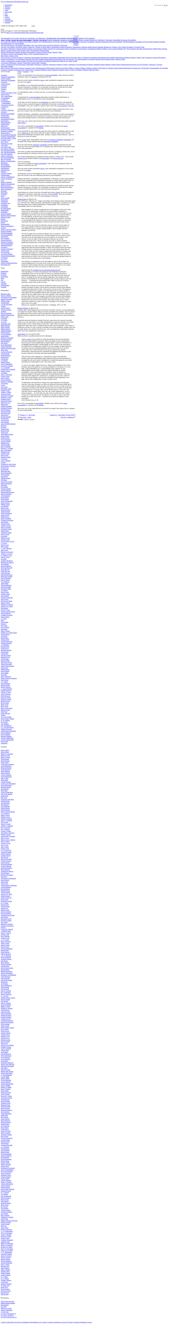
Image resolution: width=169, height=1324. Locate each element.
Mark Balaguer (5, 325)
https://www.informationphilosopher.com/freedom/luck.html (24, 32)
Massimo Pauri (5, 1105)
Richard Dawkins (6, 859)
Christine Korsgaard (7, 520)
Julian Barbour (5, 771)
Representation (44, 50)
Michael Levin (5, 538)
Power (66, 61)
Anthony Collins (6, 392)
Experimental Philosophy (8, 135)
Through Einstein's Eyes (40, 54)
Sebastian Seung (6, 1175)
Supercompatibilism (7, 243)
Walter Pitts (4, 1115)
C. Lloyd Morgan (6, 548)
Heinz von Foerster (7, 1245)
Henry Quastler (5, 1133)
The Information (6, 38)
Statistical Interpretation (46, 59)
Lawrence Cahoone (7, 366)
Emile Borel (4, 796)
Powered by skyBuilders (21, 1322)
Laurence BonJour (6, 352)
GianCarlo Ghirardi (7, 929)
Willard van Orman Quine (9, 633)
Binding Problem (27, 49)
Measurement (74, 40)
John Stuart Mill (6, 587)
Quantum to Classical (151, 57)
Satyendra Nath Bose (7, 799)
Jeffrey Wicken (5, 1270)
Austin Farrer (5, 429)
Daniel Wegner (5, 1259)
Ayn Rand (4, 636)
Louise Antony (5, 308)
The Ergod (63, 45)
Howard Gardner (6, 920)
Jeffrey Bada (5, 762)
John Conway (5, 838)
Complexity (30, 47)
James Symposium (6, 1310)
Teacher (26, 419)
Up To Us (4, 259)
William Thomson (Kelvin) (9, 1221)
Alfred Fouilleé (5, 445)
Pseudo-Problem (6, 214)
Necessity (4, 194)
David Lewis (5, 545)
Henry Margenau (6, 1056)
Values (70, 61)
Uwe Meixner (5, 582)
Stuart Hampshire (6, 473)
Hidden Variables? (92, 68)
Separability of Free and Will (144, 42)
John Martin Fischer (7, 434)
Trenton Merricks (6, 585)
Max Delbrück (5, 869)
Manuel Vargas (5, 710)
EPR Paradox (50, 68)
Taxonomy (4, 247)
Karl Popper (4, 622)
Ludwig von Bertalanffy (8, 783)
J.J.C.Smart (4, 682)
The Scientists (61, 38)
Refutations (4, 221)
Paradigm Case (5, 203)
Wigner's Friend (120, 59)
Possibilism (4, 205)
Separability (4, 236)
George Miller (5, 1077)
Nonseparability (154, 68)
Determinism (53, 57)
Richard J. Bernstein (7, 338)
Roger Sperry (5, 1199)
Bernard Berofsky (6, 339)
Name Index (27, 63)
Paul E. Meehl (5, 580)
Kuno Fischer (5, 436)
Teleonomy (152, 64)
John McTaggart (6, 578)
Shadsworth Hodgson (7, 492)
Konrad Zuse (5, 1292)
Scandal (3, 228)
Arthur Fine (4, 432)
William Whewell (6, 729)
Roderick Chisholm (7, 382)
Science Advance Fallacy (8, 229)
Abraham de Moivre (7, 871)
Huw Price (4, 626)
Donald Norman (6, 1092)
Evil (34, 40)
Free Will (29, 61)
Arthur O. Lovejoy (6, 554)
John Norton (5, 599)
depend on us (26, 133)
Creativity (4, 112)
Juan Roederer (5, 1150)
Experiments (31, 52)
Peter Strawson (5, 696)
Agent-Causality (6, 78)
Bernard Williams (6, 736)
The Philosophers (51, 38)
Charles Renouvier (6, 641)
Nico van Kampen (6, 1233)
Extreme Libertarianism (8, 136)
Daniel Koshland (6, 1017)
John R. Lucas (5, 557)
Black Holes (4, 56)
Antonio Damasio (6, 852)
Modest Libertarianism (8, 184)
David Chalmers (6, 380)
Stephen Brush (5, 810)
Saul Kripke (4, 522)
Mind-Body (101, 40)
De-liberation (5, 115)
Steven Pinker (5, 617)
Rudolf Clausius (6, 834)
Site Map (10, 1322)
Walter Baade (5, 759)
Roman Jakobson (6, 994)
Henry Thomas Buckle (8, 812)
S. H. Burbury (5, 813)
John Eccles (4, 884)
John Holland (5, 987)
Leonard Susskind (6, 1212)
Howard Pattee (5, 1101)
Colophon (43, 63)
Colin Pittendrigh (6, 1113)
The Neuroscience (74, 42)
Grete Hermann (5, 977)
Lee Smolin (4, 1194)
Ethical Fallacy (5, 133)
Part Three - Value (25, 417)
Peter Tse (3, 1226)
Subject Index (35, 63)
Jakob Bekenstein (6, 776)
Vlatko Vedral (5, 1238)
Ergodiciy (29, 40)
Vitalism (10, 66)
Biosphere (38, 64)
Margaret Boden (6, 787)
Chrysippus (4, 383)
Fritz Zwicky (5, 1294)
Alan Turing (4, 1228)
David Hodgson (6, 490)
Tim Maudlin (5, 564)
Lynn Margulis (5, 1057)
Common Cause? (30, 68)
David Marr (4, 1061)
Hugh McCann (5, 571)
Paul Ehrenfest (5, 889)
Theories (55, 52)
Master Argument (6, 182)
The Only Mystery (68, 59)
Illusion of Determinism (8, 161)
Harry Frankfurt (6, 446)
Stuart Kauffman (6, 1005)
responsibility (40, 126)
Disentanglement (41, 68)
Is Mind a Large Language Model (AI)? (114, 49)
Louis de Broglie (6, 866)
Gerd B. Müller (5, 1085)
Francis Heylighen (6, 980)
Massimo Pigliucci (6, 1110)
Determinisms (10, 52)
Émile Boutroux (6, 355)
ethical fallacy (22, 123)
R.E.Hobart (4, 487)
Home (19, 71)
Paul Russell (4, 652)
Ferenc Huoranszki (7, 501)
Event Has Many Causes (8, 138)
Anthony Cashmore (7, 826)
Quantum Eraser (19, 70)
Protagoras (4, 629)
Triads (60, 52)
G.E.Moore (4, 590)
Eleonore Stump (6, 697)
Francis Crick (5, 848)
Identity (50, 40)
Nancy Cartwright (6, 375)
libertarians (45, 102)
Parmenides (4, 608)
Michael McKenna (6, 575)
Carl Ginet (4, 459)
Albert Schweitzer (6, 664)
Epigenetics (72, 64)
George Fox (4, 908)
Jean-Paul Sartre (6, 655)
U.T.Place (4, 618)
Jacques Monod (5, 1082)
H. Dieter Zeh (5, 1285)
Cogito (24, 140)
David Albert (5, 752)
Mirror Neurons (162, 49)
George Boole (5, 353)
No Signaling (164, 68)
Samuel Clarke (5, 390)
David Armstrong (6, 313)
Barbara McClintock (7, 1071)
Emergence (68, 47)
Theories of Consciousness (56, 49)
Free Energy (11, 45)
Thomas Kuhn (5, 524)
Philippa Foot (5, 443)
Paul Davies (4, 857)
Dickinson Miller (6, 589)
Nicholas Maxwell (6, 568)
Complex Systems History (43, 47)
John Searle (4, 668)
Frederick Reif (5, 1142)
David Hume (5, 499)
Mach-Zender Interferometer (123, 68)
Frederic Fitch (5, 438)
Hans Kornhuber (6, 1013)
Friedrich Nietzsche (7, 597)
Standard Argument (159, 42)
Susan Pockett (5, 1119)
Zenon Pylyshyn (6, 1131)
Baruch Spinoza (6, 687)
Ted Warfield (5, 724)
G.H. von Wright (6, 717)
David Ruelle (5, 1157)
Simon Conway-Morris (8, 840)
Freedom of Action (6, 143)
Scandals (7, 22)
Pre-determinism (6, 208)
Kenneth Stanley (6, 1203)
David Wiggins (5, 734)
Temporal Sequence (7, 249)
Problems (7, 7)
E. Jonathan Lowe (6, 555)
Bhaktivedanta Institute (8, 1303)
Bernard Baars (5, 761)
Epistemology (77, 47)
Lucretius (4, 559)
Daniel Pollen (5, 1124)
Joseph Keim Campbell (8, 369)
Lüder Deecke (5, 862)
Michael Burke (5, 362)
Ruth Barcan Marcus (7, 562)
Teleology (145, 64)
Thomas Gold (5, 938)
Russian (75, 43)
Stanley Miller (5, 1078)
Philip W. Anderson (7, 754)
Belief (25, 47)
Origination (4, 201)
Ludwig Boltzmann (7, 792)
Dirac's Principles (71, 57)
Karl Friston (4, 917)
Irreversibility (111, 57)
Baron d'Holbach (6, 494)
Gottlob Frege (5, 453)
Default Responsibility (8, 114)
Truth (142, 47)
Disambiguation (6, 122)
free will (71, 106)
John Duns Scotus (6, 662)
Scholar (32, 419)
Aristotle (3, 311)
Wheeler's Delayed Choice (91, 70)
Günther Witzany (6, 1280)
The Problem (12, 42)
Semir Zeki (4, 1287)
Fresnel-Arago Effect (61, 68)
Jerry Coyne (4, 845)
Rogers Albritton (6, 296)
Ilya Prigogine (5, 1126)
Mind (6, 15)
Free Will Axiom (6, 147)
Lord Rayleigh (5, 1140)
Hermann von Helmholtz (8, 975)
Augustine (4, 318)
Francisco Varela (6, 1236)
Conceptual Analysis (7, 105)
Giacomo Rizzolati (6, 1145)
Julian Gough (5, 943)
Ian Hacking (4, 469)
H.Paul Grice (5, 468)
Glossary (20, 63)
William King (5, 517)
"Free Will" (4, 145)
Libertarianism (5, 175)
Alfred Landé (5, 1026)
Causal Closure (5, 84)
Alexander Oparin (6, 1098)
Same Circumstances (7, 226)
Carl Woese (4, 1282)
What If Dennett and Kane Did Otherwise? (9, 264)
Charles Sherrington (7, 1184)
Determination (5, 117)
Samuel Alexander (6, 299)
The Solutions (79, 38)
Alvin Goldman (5, 461)
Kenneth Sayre (5, 657)
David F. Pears (5, 610)
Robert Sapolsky (6, 1164)
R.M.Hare (4, 480)
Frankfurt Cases (6, 140)
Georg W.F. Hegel (6, 482)
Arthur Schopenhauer (7, 666)
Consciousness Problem (40, 49)
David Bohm (5, 789)
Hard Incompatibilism (7, 157)
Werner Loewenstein (7, 1045)
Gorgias (3, 462)
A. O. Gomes (5, 940)
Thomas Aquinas (6, 310)
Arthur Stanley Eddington (9, 885)
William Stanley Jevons (8, 998)
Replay (3, 222)
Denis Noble (5, 1091)
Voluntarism (4, 261)
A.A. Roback (5, 1147)
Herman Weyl (5, 1266)
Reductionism (35, 50)
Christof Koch (5, 1010)
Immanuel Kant (5, 510)
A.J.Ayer (3, 322)
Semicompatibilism (7, 235)
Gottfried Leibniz (6, 532)
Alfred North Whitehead (8, 731)
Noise (2, 196)
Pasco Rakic (4, 1136)
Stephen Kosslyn (6, 1015)
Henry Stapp (5, 1205)
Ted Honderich (5, 496)
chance (42, 80)
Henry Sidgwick (6, 676)
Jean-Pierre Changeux (7, 833)
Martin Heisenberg (6, 971)
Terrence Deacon (6, 861)
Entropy (65, 64)
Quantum (7, 19)
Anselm (3, 306)
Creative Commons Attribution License (54, 1322)
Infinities (3, 171)
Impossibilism (5, 164)
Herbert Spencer (6, 1198)
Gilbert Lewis (5, 1038)
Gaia (77, 64)
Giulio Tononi (5, 1224)
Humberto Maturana (7, 1063)
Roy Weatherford (6, 726)
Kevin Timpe (5, 703)
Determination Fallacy (7, 119)
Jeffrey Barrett (5, 327)
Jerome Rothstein (6, 1156)
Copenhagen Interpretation (31, 57)
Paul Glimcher (5, 936)
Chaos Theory (5, 94)
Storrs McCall (5, 569)
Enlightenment (5, 128)
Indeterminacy (5, 168)
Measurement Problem (122, 57)
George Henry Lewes (7, 541)
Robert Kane (5, 508)
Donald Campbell (6, 819)
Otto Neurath (5, 596)
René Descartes (5, 413)
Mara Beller (4, 780)
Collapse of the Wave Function (9, 56)
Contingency (5, 107)
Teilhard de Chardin (7, 1217)
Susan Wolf (4, 741)
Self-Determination (129, 42)
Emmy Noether (5, 1089)
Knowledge (8, 12)
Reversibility (132, 40)
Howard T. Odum (6, 1096)
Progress (44, 52)
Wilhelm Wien (5, 1271)
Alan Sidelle (4, 673)
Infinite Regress (92, 47)
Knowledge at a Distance (106, 68)
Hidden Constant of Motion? (77, 68)
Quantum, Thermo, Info (137, 57)
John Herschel (5, 978)
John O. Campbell (6, 820)
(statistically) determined (60, 140)
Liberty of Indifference (8, 177)
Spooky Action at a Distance (73, 70)
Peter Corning (5, 841)
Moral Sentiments (6, 189)
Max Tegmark (5, 1215)
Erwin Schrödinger (7, 1171)
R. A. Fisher (4, 903)
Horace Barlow (5, 773)
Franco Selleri (5, 1178)
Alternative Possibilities (87, 42)
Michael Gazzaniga (7, 924)
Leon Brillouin (5, 806)
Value (6, 10)
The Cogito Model (6, 96)
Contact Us (4, 1322)
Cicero (3, 385)
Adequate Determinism (102, 42)
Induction (64, 40)
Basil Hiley (4, 982)
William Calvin (5, 817)
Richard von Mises (6, 1247)
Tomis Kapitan (5, 511)
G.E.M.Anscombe (6, 304)
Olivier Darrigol (6, 854)
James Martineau (6, 566)
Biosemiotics (30, 64)
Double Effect (5, 124)
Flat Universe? (40, 40)
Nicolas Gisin (5, 934)
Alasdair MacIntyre (7, 561)
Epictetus (3, 425)
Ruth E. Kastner (6, 1003)
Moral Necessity (6, 186)
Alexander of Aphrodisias (9, 297)
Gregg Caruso (5, 376)
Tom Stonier (4, 1208)
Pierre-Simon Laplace (7, 1027)
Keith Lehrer (5, 531)
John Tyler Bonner (6, 794)
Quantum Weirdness (40, 70)
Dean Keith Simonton (7, 1189)
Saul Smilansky (5, 683)
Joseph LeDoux (6, 1033)
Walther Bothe (5, 801)
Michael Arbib (5, 755)
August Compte (6, 394)
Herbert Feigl (5, 431)
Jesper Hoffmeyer (6, 985)
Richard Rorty (5, 647)
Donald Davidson (6, 401)
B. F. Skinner (5, 1192)
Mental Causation (84, 40)
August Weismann (6, 1263)
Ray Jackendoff (5, 992)
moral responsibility (51, 75)
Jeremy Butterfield (6, 364)
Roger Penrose (5, 1108)
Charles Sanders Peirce (8, 611)
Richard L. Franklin (7, 448)
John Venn (4, 712)
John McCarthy (5, 1070)
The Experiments (89, 38)
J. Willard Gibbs (6, 931)
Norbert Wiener (5, 1273)
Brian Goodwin (5, 941)
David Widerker (6, 733)
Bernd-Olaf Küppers (7, 1022)
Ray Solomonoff (6, 1196)
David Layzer (5, 1031)
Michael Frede (5, 452)
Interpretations (102, 57)
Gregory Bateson (6, 775)
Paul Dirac (4, 876)
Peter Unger (4, 706)
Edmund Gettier (6, 457)
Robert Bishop (5, 341)
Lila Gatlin (4, 922)
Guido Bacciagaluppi (7, 764)
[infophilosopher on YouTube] (167, 5)
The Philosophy (41, 38)
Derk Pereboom (6, 613)
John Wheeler (5, 1268)
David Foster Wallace (7, 719)
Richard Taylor (5, 701)
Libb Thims (4, 1219)
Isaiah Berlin (5, 336)
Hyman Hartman (6, 964)
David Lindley (5, 1041)
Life (6, 14)
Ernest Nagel (5, 592)
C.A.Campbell (5, 367)
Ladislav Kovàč (6, 1019)
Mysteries (4, 191)
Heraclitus (4, 485)
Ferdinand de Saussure (8, 1168)
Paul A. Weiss (5, 1264)
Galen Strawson (6, 694)
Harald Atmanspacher (7, 315)
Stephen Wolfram (6, 1284)
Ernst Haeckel (5, 952)
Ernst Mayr (4, 1068)
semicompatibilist (34, 97)
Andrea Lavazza (6, 525)
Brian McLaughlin (6, 576)
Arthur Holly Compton (8, 836)
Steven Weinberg (6, 1261)
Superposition (58, 59)
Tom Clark (4, 387)
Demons (3, 52)
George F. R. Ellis (6, 894)
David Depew (5, 873)
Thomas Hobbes (6, 489)
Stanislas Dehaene (6, 868)
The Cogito (4, 42)
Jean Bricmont (5, 803)
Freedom (7, 8)
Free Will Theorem (6, 154)
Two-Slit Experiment (80, 59)
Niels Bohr (4, 790)
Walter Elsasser (5, 896)
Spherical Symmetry (58, 70)
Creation (18, 61)
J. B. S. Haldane (6, 955)
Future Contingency (7, 156)
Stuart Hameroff (6, 957)
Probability (4, 212)
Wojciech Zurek (6, 1291)
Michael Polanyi (6, 1122)
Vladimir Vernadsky (7, 1240)
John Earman (5, 422)
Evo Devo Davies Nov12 (9, 1317)
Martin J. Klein (5, 1006)
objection (34, 77)
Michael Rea (5, 638)
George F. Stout (6, 692)
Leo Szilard (4, 1213)
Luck (2, 180)
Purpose (23, 50)
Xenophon (4, 743)
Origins (113, 64)
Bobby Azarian (5, 757)
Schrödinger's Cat (11, 59)
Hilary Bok (4, 350)
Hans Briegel (5, 805)
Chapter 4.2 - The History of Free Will (61, 415)
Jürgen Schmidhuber (7, 1170)
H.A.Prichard (5, 627)
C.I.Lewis (4, 543)
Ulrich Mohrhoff (6, 1080)
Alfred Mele (4, 583)
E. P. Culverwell (6, 850)
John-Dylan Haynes (7, 968)
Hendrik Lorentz (6, 1047)
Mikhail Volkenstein (7, 1243)
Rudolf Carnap (5, 371)
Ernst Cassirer (5, 378)
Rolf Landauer (5, 1024)
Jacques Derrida (6, 411)
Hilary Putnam (5, 631)
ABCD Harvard (6, 1301)
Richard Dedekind (6, 864)
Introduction (8, 5)
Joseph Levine (5, 540)
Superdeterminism (6, 43)
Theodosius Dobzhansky (8, 878)
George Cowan (5, 843)
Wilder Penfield (5, 1106)
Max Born (4, 798)
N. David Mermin (6, 1075)
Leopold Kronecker (7, 1020)
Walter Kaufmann (6, 513)
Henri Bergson (5, 332)
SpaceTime (35, 59)
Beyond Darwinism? (19, 64)
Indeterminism (61, 57)
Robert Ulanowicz (6, 1229)
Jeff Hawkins (5, 966)
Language (38, 52)
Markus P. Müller (6, 1087)
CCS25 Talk (5, 1312)
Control (3, 108)
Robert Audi (4, 317)
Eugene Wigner (5, 1275)
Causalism (4, 85)
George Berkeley (6, 334)
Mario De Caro (5, 403)
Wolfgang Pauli (5, 1103)
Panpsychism (16, 50)
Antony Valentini (6, 1235)
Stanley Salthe (5, 1163)
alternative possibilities (51, 141)
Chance (7, 17)
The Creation (15, 38)
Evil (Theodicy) (55, 45)
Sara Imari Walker (6, 1254)
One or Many (122, 47)
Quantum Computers (7, 70)
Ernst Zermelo (5, 1289)
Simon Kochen (5, 1012)
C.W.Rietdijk (5, 645)
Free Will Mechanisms (45, 42)
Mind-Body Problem (15, 49)
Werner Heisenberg (7, 973)
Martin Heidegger (6, 483)
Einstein (23, 61)
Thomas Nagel (5, 594)
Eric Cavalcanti (5, 827)
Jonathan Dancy (6, 399)
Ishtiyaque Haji (5, 471)
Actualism (4, 75)
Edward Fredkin (6, 913)
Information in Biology (86, 64)
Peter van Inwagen (6, 708)
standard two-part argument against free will (46, 270)
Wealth (75, 61)
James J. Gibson (6, 933)
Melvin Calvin (5, 815)
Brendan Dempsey (6, 408)
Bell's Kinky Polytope (17, 68)
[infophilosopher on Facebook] (164, 5)
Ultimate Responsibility (8, 256)
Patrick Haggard (6, 954)
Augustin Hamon (6, 959)
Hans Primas (5, 1127)
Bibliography (13, 63)
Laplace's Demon (6, 173)
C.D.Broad (4, 360)
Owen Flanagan (6, 439)
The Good (34, 45)
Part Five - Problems (67, 417)
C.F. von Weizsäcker (7, 727)
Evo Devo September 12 (8, 1314)
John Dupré (4, 882)
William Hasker (5, 478)
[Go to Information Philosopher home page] (14, 1)
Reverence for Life (136, 64)
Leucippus (4, 536)
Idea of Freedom (6, 159)
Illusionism (4, 163)
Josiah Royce (5, 648)
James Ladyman (6, 527)
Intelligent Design (99, 64)
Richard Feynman (6, 901)
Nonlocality (109, 40)
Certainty (3, 89)
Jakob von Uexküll (7, 1250)
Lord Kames (5, 506)
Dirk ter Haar (5, 947)
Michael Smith (5, 685)
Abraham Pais (5, 1099)
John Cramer (5, 847)
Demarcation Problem (58, 47)
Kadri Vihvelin (5, 713)
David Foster (5, 905)
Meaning (100, 47)
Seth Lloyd (4, 1043)
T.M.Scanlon (5, 659)
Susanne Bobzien (6, 346)
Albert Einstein (5, 892)
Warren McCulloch (7, 1073)
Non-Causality (5, 198)
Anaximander (5, 303)
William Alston (5, 301)
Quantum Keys (137, 68)
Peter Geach (4, 455)
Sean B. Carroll (5, 824)
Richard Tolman (6, 1222)
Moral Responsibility (116, 42)
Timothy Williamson (7, 738)
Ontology (115, 47)
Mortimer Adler (5, 294)
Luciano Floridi (5, 441)
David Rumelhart (6, 1159)
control (28, 82)
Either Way (4, 126)
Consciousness (15, 40)
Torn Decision (5, 252)
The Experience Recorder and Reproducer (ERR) (142, 49)
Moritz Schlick (5, 661)
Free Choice (4, 142)
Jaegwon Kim (5, 515)
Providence (130, 47)
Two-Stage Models (18, 43)
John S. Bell (4, 778)
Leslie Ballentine (6, 766)
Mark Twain (4, 704)
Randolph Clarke (6, 389)
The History (20, 42)
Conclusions (4, 63)
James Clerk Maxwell (7, 1064)
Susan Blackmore (6, 345)
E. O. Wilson (5, 1278)
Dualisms (23, 40)
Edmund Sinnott (6, 1191)
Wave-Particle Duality (108, 59)
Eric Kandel (4, 1001)
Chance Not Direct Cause (9, 93)
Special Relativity (6, 240)
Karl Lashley (5, 1029)
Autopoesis (9, 64)
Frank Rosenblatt (6, 1154)
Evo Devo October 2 (7, 1315)
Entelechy (59, 64)
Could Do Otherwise (7, 110)
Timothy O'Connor (7, 606)
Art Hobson (4, 984)
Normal (20, 419)
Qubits (49, 70)
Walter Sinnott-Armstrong (9, 678)
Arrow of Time (5, 40)
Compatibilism (5, 98)
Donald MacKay (6, 1054)
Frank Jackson (5, 503)
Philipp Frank (5, 910)
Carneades (4, 373)
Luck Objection (62, 106)
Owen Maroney (6, 1059)
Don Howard (5, 989)
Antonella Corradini (7, 396)
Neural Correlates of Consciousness (76, 49)
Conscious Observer (17, 57)
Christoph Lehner (6, 529)
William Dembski (6, 406)
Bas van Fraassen (6, 450)
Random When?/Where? (8, 215)
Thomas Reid (5, 640)
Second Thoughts (6, 231)
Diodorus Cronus (6, 397)
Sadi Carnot (4, 822)
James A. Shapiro (6, 1182)
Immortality (56, 40)
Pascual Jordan (5, 999)
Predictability (5, 210)
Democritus (4, 404)
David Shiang (5, 671)
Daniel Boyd (5, 357)
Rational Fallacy (6, 217)
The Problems (70, 38)
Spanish (75, 45)
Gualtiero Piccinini (6, 615)
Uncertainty (4, 258)
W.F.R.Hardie (5, 475)
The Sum (3, 47)
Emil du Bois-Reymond (8, 348)
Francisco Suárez (6, 699)
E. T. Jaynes (4, 996)
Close (33, 26)
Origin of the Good (44, 45)
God (46, 40)
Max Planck (4, 1117)
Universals (137, 47)
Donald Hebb (5, 970)
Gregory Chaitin (6, 831)
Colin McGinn (5, 573)
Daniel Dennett (5, 410)
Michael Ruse (5, 1161)
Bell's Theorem (5, 68)
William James (5, 504)
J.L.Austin (4, 320)
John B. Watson (6, 1257)
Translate (76, 36)
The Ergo (4, 45)
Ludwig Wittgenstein (7, 740)
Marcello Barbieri (6, 768)
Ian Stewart (4, 1206)
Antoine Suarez (5, 1210)
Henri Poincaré (5, 1120)
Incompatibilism (6, 166)
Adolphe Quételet (6, 1135)
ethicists (41, 128)
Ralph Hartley (5, 963)
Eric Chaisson (5, 829)
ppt (13, 1301)
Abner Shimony (6, 1185)
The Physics (23, 38)
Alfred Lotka (5, 1050)
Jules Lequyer (5, 534)
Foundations (93, 57)
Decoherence (44, 57)
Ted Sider (4, 675)
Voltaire (3, 715)
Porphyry (4, 624)
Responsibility (5, 224)
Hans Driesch (5, 880)
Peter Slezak (4, 680)
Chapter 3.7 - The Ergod (27, 415)
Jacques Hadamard (6, 948)
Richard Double (6, 417)
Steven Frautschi (6, 912)
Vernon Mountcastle (7, 1084)
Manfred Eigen (5, 891)
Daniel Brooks (5, 808)
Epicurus (3, 427)
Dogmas (17, 52)
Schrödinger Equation (24, 59)
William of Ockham (7, 604)
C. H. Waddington (6, 1252)
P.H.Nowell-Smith (6, 601)
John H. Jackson (6, 991)
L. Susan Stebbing (6, 689)
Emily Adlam (5, 750)
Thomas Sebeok (6, 1177)
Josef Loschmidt (6, 1049)
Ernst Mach (4, 1052)
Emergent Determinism (8, 129)
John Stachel (5, 1201)
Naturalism (4, 193)
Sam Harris (4, 476)
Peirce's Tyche (28, 54)
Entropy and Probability (16, 54)
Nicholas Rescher (6, 643)
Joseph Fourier (5, 906)
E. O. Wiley (4, 1277)
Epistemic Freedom (7, 131)
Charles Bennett (6, 782)
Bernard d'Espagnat (7, 875)
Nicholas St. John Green (8, 464)
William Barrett (5, 329)
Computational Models (94, 49)
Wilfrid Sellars (5, 669)
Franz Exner (4, 899)
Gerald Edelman (6, 887)
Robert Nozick (5, 603)
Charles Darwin (6, 855)
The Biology (32, 38)
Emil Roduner (5, 1149)
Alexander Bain (6, 324)
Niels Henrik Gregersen (8, 466)
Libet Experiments (6, 179)
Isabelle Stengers (6, 690)
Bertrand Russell (6, 650)
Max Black (4, 343)
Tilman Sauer (5, 1166)
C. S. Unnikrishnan (7, 1231)
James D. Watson (6, 1256)
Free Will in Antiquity (31, 42)
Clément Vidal (5, 1242)
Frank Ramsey (5, 634)
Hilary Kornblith (6, 518)
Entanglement (9, 21)
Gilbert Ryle (4, 654)
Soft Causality (5, 238)
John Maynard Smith (7, 1066)
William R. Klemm (6, 1008)
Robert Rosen (5, 1152)
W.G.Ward (4, 722)
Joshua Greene (5, 945)
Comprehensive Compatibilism (6, 102)
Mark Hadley (5, 950)
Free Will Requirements (8, 152)
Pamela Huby (5, 497)
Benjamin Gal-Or (6, 919)
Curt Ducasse (5, 420)
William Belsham (6, 331)
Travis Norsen (5, 1094)
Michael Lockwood (7, 552)
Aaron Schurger (6, 1173)
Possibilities (116, 40)
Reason (49, 52)
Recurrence (124, 40)
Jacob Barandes (5, 769)
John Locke (4, 550)
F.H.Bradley (4, 359)
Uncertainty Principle (94, 59)
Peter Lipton (4, 547)
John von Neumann (7, 1249)
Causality (4, 87)
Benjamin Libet (5, 1040)
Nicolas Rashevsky (7, 1138)
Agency (28, 50)
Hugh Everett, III (6, 898)
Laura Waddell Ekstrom (8, 424)
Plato (2, 620)
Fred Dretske (5, 418)
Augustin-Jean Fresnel (8, 915)
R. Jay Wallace (5, 720)
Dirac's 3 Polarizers (83, 57)
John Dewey (5, 415)
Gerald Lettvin (5, 1034)
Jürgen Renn (5, 1143)
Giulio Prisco (5, 1129)
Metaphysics (94, 40)
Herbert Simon (5, 1187)
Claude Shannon (6, 1180)
